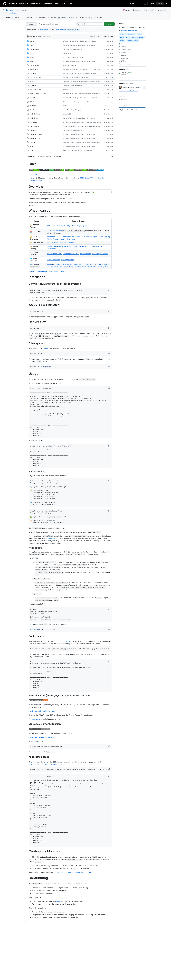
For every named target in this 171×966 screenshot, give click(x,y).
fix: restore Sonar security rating (73, 57)
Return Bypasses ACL (71, 254)
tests (31, 61)
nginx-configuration (138, 37)
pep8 (58, 901)
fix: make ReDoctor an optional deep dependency (79, 45)
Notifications (138, 10)
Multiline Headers (80, 246)
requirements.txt (35, 138)
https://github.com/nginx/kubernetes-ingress (45, 764)
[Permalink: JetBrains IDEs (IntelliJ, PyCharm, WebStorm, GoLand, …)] (27, 695)
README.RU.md (35, 114)
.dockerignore (34, 65)
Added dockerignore (69, 65)
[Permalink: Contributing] (27, 878)
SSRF (49, 226)
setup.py (32, 146)
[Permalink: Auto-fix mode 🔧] (27, 471)
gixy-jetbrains (37, 719)
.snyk (31, 81)
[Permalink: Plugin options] (27, 547)
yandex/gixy (13, 13)
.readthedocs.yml (35, 77)
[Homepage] (4, 3)
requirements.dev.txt (36, 134)
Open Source (47, 4)
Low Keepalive (102, 267)
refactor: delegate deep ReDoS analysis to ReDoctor (80, 41)
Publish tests (67, 106)
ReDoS (49, 264)
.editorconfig (34, 69)
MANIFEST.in (34, 106)
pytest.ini (33, 130)
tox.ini (31, 150)
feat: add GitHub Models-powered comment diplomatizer (81, 94)
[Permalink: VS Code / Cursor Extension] (27, 724)
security (129, 40)
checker (122, 34)
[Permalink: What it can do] (27, 210)
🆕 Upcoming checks (57, 271)
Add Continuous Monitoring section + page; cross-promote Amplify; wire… (87, 122)
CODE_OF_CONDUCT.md (38, 94)
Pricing (69, 4)
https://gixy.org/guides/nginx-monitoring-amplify (72, 872)
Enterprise (59, 4)
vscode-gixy (36, 752)
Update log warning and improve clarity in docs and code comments (85, 69)
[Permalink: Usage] (27, 373)
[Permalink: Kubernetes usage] (27, 756)
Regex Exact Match (60, 264)
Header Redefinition (65, 246)
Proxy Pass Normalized (67, 243)
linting (122, 37)
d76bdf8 (92, 36)
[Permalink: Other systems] (27, 343)
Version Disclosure (68, 239)
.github (32, 41)
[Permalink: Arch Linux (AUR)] (27, 321)
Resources (34, 4)
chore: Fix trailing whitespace (72, 49)
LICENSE (32, 102)
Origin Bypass (81, 226)
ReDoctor (51, 538)
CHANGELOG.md (35, 89)
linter (139, 34)
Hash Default (68, 267)
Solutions (22, 4)
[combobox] (91, 24)
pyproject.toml (34, 126)
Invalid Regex (90, 264)
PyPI (46, 348)
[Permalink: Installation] (27, 277)
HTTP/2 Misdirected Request (70, 237)
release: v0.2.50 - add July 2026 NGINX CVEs (78, 150)
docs (31, 45)
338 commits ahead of (43, 29)
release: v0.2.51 (43, 36)
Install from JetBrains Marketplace (42, 711)
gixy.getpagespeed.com (129, 30)
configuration (131, 34)
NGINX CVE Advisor (54, 231)
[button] (109, 290)
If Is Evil (99, 264)
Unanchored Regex (76, 264)
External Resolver (53, 260)
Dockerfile (33, 98)
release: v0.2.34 (68, 114)
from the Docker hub (64, 641)
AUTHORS (33, 85)
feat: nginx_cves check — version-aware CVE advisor (80, 73)
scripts (32, 57)
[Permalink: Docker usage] (27, 636)
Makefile (32, 110)
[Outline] (112, 156)
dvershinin (10, 10)
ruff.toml (32, 142)
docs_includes (34, 49)
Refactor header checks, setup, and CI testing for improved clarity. (84, 102)
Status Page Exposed (100, 254)
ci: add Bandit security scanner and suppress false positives (82, 126)
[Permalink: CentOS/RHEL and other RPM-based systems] (27, 283)
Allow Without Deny (54, 254)
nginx (128, 37)
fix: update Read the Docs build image (75, 77)
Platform (12, 4)
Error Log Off (79, 267)
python (122, 40)
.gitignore (33, 73)
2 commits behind (60, 29)
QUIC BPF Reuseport (89, 237)
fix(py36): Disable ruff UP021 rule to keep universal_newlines (82, 142)
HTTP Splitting (57, 226)
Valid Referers (85, 254)
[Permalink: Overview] (27, 186)
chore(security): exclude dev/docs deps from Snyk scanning (82, 81)
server (136, 40)
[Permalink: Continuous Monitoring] (27, 851)
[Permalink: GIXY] (27, 164)
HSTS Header (52, 246)
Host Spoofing (69, 226)
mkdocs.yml (33, 122)
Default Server (56, 267)
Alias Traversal (52, 243)
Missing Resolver (67, 260)
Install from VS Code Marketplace (41, 737)
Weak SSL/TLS (52, 237)
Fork (150, 10)
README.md (34, 118)
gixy (19, 10)
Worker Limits (90, 267)
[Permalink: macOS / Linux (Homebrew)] (27, 304)
